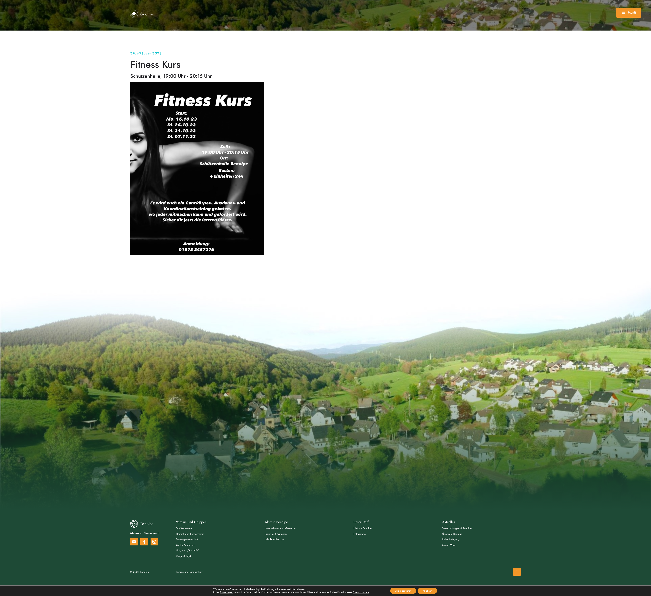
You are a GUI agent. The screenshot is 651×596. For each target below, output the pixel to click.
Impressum (182, 572)
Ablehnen (427, 590)
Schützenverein (184, 528)
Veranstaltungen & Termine (457, 528)
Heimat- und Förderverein (190, 534)
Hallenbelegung (451, 539)
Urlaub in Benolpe (274, 539)
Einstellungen (226, 592)
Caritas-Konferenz (185, 545)
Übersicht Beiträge (452, 534)
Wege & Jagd (183, 556)
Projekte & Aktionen (276, 534)
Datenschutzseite (361, 592)
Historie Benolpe (362, 528)
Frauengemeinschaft (187, 539)
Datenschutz (196, 572)
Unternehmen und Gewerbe (280, 528)
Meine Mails (448, 545)
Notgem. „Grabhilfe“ (187, 550)
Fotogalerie (359, 534)
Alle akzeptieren (403, 590)
